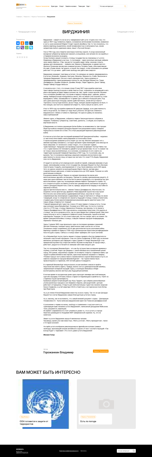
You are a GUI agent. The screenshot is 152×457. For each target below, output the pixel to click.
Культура (54, 6)
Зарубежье (25, 417)
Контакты (83, 450)
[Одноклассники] (22, 43)
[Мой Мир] (26, 43)
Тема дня (81, 6)
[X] (31, 43)
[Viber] (22, 47)
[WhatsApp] (26, 47)
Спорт (61, 6)
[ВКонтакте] (18, 43)
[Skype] (31, 47)
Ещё (88, 6)
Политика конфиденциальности (68, 450)
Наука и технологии (42, 6)
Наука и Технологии (75, 23)
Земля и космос (71, 6)
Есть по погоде (88, 421)
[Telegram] (18, 47)
